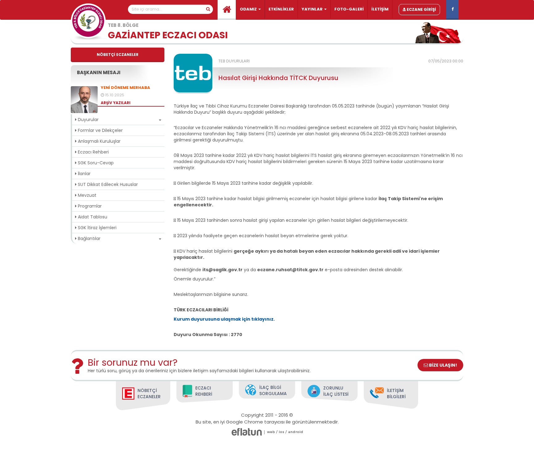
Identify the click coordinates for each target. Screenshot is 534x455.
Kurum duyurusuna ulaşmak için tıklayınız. (224, 319)
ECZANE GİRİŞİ (421, 9)
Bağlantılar (88, 238)
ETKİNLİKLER (281, 9)
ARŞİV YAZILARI (115, 102)
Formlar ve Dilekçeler (100, 130)
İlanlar (84, 174)
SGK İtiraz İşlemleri (97, 228)
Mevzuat (86, 195)
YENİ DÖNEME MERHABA (125, 88)
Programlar (89, 206)
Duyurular (88, 119)
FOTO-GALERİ (349, 9)
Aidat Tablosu (92, 217)
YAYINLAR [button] (313, 9)
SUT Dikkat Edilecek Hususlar (107, 184)
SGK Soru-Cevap (95, 163)
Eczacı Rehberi (93, 152)
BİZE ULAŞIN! (442, 365)
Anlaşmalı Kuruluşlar (99, 141)
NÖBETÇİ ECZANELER (117, 54)
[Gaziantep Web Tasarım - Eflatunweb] (246, 432)
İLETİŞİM (379, 9)
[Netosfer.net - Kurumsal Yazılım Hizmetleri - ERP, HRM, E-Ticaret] (271, 432)
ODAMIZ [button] (249, 9)
